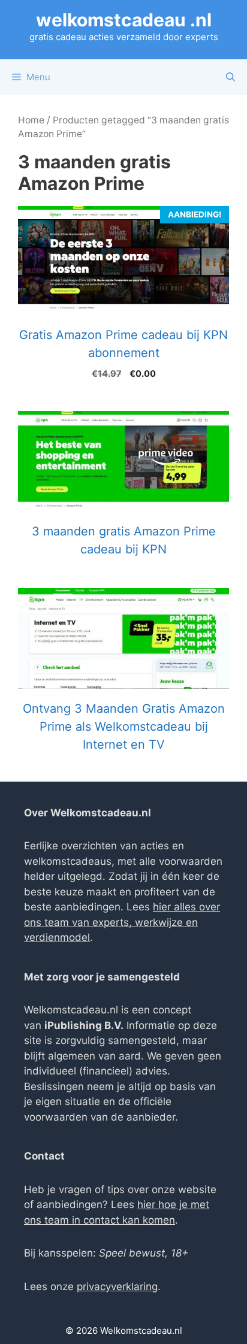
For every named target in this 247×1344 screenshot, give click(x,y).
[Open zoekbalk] (230, 77)
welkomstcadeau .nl (124, 20)
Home (31, 120)
